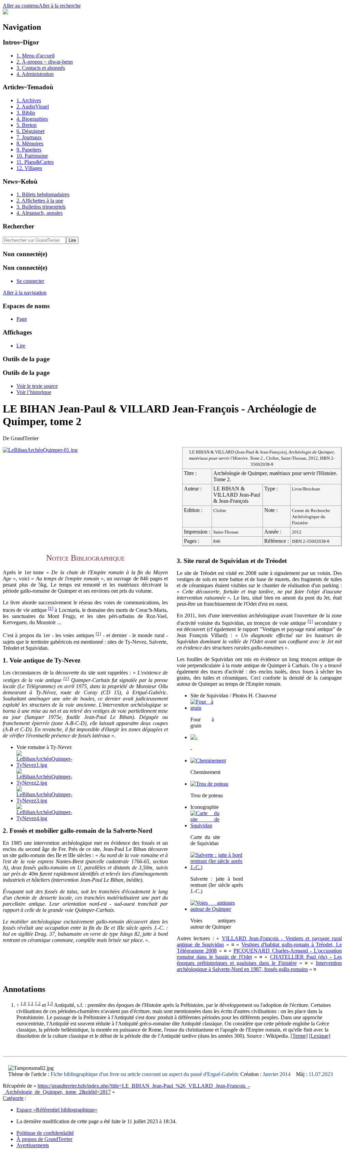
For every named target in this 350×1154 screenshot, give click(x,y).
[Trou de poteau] (209, 784)
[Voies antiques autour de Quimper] (212, 909)
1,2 (38, 1003)
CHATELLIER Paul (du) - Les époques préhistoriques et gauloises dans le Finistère (259, 960)
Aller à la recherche (60, 6)
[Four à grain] (201, 708)
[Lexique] (319, 1036)
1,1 (30, 1003)
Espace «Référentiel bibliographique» (56, 1110)
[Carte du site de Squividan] (204, 825)
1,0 (23, 1003)
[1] (50, 608)
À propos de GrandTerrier (44, 1139)
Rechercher (18, 226)
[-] (194, 737)
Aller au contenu (21, 6)
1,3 (50, 1003)
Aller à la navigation (24, 293)
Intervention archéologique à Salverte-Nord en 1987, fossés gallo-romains (259, 966)
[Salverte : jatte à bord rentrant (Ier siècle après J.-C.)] (216, 867)
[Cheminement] (208, 760)
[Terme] (299, 1036)
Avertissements (32, 1145)
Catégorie (13, 1098)
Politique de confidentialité (45, 1133)
